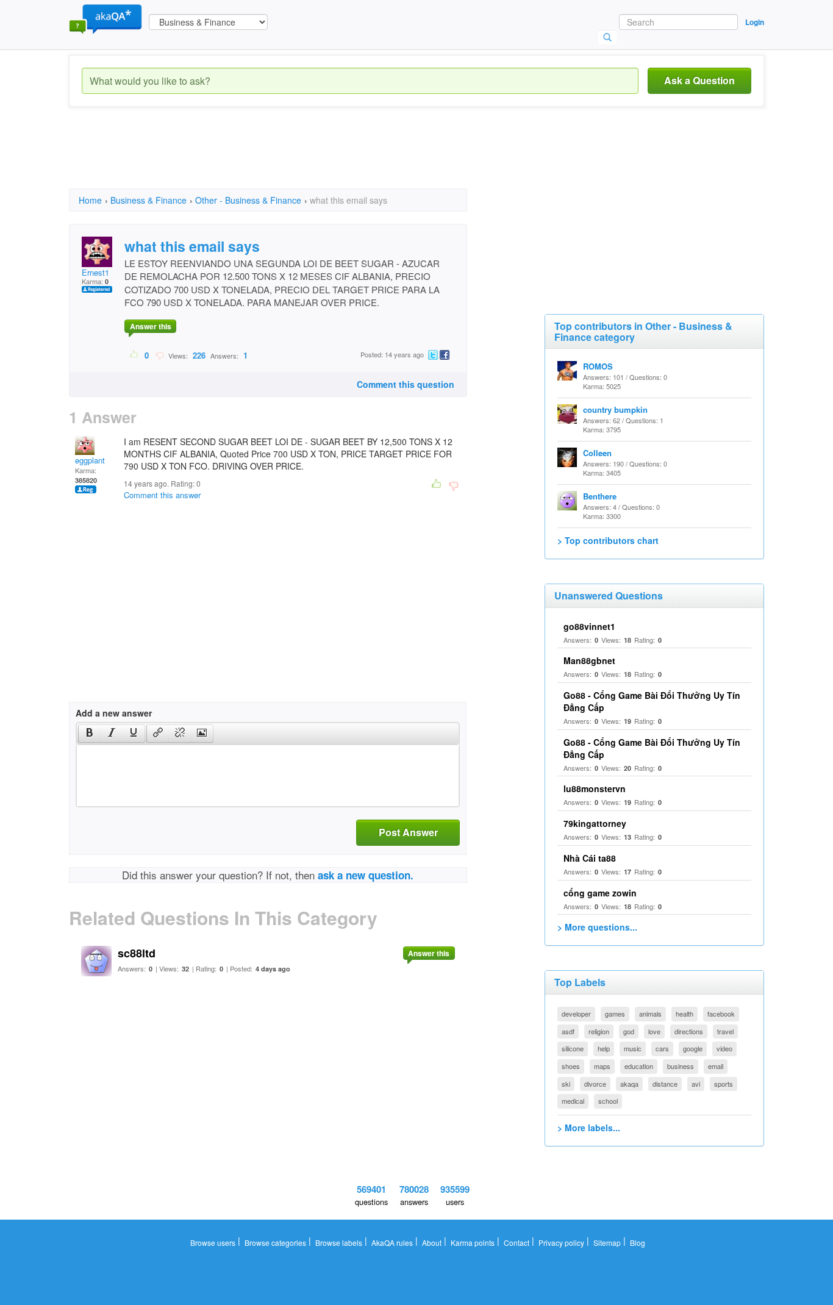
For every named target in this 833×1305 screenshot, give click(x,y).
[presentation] (90, 733)
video (724, 1048)
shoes (571, 1066)
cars (662, 1048)
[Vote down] (159, 355)
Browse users (212, 1242)
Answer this (150, 326)
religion (598, 1031)
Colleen (597, 453)
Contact (516, 1242)
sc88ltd (137, 953)
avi (696, 1084)
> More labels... (588, 1127)
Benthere (600, 496)
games (615, 1013)
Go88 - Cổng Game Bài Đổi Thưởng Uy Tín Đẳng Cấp (651, 748)
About (432, 1242)
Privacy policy (561, 1242)
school (608, 1101)
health (684, 1013)
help (604, 1048)
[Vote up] (134, 355)
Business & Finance (148, 200)
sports (723, 1084)
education (638, 1066)
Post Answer (408, 832)
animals (650, 1013)
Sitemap (607, 1242)
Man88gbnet (589, 660)
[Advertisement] (291, 158)
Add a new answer (114, 713)
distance (664, 1084)
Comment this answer (162, 495)
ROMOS (598, 366)
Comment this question (405, 384)
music (633, 1048)
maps (602, 1066)
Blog (637, 1242)
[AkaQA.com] (105, 18)
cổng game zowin (600, 893)
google (693, 1048)
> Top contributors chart (608, 540)
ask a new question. (365, 875)
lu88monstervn (594, 788)
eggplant (90, 460)
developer (576, 1013)
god (628, 1031)
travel (725, 1031)
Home (90, 200)
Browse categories (275, 1242)
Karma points (473, 1242)
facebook (721, 1013)
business (680, 1066)
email (715, 1066)
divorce (595, 1084)
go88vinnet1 (589, 626)
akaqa (629, 1084)
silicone (573, 1048)
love (654, 1031)
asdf (568, 1031)
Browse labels (338, 1242)
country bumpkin (615, 409)
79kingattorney (594, 823)
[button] (89, 733)
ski (566, 1084)
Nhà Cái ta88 (589, 858)
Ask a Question (699, 80)
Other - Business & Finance (248, 200)
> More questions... (597, 927)
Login (754, 21)
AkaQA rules (392, 1242)
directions (688, 1031)
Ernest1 (95, 272)
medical (573, 1101)
